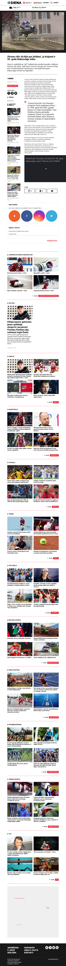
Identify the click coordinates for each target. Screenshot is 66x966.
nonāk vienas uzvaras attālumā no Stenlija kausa (17, 396)
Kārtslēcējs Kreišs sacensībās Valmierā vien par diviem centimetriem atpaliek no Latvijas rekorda (46, 689)
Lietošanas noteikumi (13, 960)
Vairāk (36, 296)
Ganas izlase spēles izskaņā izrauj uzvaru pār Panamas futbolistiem (18, 481)
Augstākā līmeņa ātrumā (44, 290)
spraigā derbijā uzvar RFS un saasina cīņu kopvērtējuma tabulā (17, 500)
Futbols (12, 462)
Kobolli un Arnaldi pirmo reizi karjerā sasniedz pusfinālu (45, 552)
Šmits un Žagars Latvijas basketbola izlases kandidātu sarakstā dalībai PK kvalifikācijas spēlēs (19, 429)
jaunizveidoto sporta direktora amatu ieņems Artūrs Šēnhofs (43, 429)
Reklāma (11, 953)
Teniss (11, 514)
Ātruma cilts (10, 100)
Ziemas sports (12, 85)
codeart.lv (16, 964)
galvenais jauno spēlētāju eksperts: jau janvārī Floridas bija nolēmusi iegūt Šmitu (19, 327)
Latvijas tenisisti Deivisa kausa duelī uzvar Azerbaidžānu (18, 533)
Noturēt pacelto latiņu (16, 273)
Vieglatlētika (14, 670)
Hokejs (11, 356)
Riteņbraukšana (15, 724)
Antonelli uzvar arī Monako (19, 638)
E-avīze (11, 950)
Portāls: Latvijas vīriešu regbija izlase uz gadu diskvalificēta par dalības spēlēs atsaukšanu (19, 853)
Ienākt (56, 3)
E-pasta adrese (12, 234)
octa (47, 908)
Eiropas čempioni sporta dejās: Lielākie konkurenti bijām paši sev (46, 873)
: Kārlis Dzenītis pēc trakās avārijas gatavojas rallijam (12, 194)
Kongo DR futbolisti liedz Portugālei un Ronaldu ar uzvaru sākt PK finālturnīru (46, 500)
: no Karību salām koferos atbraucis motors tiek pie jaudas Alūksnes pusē (13, 157)
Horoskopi (29, 948)
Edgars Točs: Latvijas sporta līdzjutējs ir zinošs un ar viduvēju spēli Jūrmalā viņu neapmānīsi (19, 606)
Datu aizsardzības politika (14, 962)
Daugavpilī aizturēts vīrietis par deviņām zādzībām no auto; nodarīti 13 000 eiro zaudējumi (46, 819)
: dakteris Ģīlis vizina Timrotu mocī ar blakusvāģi (13, 176)
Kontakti (28, 953)
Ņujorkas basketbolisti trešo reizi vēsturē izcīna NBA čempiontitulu (46, 449)
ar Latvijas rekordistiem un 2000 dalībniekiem (19, 689)
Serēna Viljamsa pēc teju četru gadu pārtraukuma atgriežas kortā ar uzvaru (46, 533)
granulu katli (19, 924)
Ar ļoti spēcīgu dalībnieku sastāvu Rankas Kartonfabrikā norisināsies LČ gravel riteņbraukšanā (19, 744)
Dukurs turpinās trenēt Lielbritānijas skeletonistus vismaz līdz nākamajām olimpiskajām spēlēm (19, 819)
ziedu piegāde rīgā (19, 898)
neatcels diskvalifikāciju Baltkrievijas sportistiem (46, 709)
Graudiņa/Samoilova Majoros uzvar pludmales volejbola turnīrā (18, 584)
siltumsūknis (42, 927)
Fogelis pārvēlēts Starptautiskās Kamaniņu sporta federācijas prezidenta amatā (44, 799)
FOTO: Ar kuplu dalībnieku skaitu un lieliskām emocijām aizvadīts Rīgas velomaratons (45, 765)
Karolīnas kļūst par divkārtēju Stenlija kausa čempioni (44, 375)
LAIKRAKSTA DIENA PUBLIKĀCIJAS (21, 255)
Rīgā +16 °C (16, 7)
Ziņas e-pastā (31, 950)
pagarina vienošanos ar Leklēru (19, 657)
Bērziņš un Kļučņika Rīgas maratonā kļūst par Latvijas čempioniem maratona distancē (18, 710)
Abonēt (46, 3)
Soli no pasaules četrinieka (45, 852)
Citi (10, 834)
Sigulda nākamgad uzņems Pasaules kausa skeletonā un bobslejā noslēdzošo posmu (18, 799)
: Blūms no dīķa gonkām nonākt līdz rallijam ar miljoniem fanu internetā (13, 138)
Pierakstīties (52, 241)
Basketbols (13, 409)
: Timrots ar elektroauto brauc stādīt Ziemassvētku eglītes (13, 119)
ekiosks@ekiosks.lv (53, 959)
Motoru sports (15, 620)
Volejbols (13, 565)
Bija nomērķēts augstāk (17, 290)
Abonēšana (13, 948)
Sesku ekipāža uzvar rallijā (45, 657)
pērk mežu (31, 900)
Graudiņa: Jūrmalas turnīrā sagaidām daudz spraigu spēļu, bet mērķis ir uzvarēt (45, 585)
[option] (33, 32)
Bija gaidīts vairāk (42, 273)
